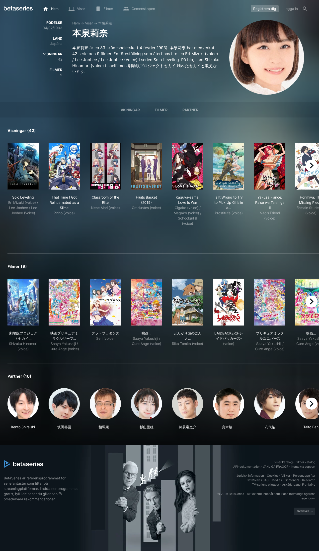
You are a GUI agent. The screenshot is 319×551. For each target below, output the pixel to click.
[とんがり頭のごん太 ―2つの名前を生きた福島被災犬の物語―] (187, 302)
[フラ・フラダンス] (105, 302)
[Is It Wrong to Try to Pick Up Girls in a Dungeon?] (228, 166)
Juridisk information (250, 475)
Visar (89, 23)
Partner (190, 110)
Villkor (285, 475)
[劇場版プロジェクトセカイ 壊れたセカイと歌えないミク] (23, 302)
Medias (277, 480)
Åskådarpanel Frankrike (298, 484)
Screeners (292, 480)
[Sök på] (305, 8)
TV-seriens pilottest (265, 484)
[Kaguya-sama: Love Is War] (187, 166)
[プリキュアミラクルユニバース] (269, 302)
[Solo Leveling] (23, 166)
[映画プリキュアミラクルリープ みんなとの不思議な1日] (64, 302)
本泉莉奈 (105, 23)
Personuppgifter (304, 475)
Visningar (130, 110)
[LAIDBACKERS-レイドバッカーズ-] (228, 302)
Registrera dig (264, 8)
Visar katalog (283, 462)
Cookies (272, 475)
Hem (76, 23)
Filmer (161, 110)
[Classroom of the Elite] (105, 166)
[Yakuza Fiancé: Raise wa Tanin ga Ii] (269, 166)
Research (308, 480)
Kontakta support (303, 466)
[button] (23, 409)
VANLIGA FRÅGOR (275, 466)
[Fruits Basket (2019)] (146, 166)
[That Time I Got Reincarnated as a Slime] (64, 166)
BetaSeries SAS (258, 480)
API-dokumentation (246, 466)
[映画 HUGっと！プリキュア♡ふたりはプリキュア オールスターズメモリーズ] (146, 302)
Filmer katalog (305, 462)
